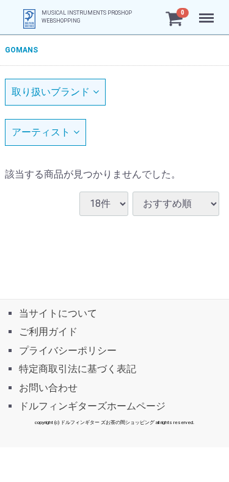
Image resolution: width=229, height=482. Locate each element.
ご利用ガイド (48, 331)
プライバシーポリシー (68, 350)
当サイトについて (58, 313)
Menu (208, 11)
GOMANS (21, 50)
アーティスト (41, 132)
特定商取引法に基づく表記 (77, 369)
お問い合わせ (48, 387)
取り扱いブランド (51, 92)
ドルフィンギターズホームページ (92, 405)
